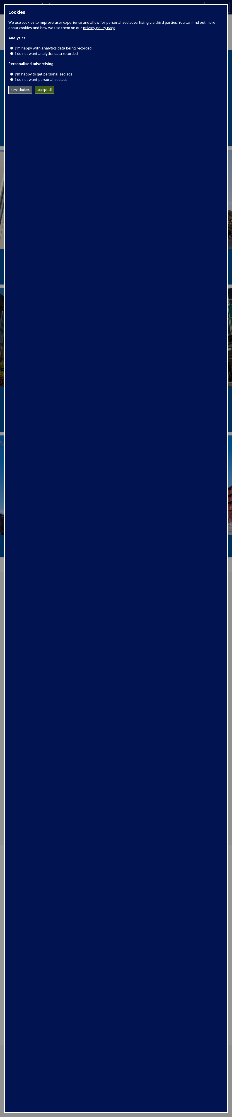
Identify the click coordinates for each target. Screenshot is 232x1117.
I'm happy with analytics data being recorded (53, 48)
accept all (44, 89)
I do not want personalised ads (41, 79)
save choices (20, 89)
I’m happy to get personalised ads (43, 74)
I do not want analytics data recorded (46, 53)
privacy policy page (99, 27)
